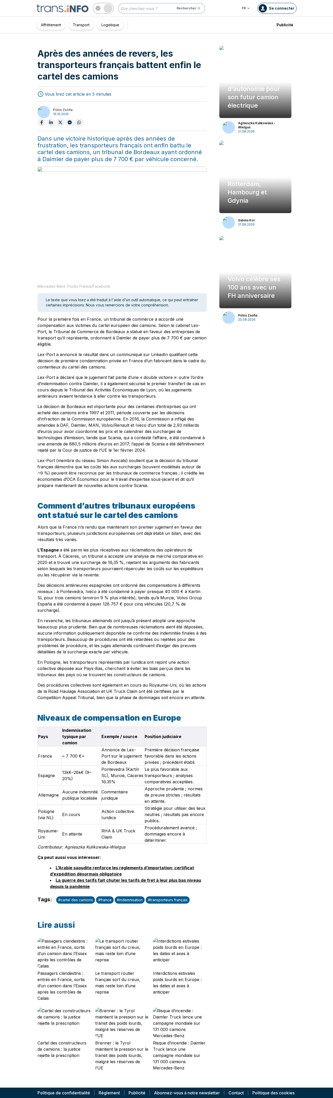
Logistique (110, 25)
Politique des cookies (273, 1092)
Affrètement (51, 25)
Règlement (109, 1092)
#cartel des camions (75, 900)
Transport (81, 25)
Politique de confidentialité (63, 1092)
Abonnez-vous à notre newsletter (187, 1092)
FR (244, 8)
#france (105, 900)
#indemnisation (130, 900)
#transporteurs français (168, 900)
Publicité (285, 25)
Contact (236, 1092)
